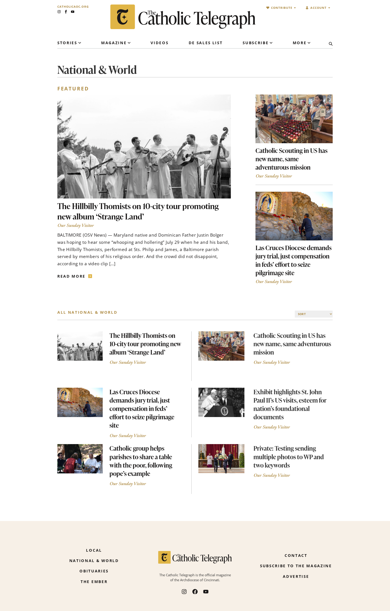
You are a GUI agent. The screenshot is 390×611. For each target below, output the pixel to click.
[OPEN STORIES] (79, 42)
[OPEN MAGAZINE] (129, 42)
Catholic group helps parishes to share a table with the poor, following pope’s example (140, 460)
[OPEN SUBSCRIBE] (271, 42)
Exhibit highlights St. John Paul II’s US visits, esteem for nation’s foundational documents (290, 404)
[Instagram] (59, 12)
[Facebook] (195, 591)
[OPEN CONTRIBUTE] (294, 8)
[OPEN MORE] (309, 42)
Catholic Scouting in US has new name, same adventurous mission (291, 158)
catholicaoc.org (73, 7)
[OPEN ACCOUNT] (329, 8)
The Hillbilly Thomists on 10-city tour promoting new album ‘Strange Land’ (138, 211)
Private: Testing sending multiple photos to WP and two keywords (288, 456)
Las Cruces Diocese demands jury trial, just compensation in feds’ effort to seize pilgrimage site (293, 260)
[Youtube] (72, 12)
